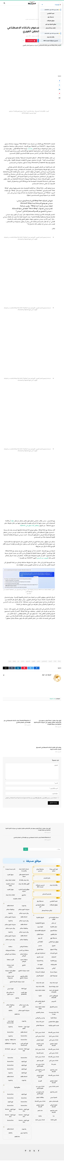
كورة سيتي (10, 988)
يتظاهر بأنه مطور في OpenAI (29, 525)
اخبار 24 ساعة (40, 1021)
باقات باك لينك (40, 986)
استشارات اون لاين (40, 953)
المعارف (53, 957)
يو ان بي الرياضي (40, 1018)
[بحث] (4, 3)
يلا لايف (17, 998)
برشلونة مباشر (10, 909)
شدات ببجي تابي (40, 1036)
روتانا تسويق (53, 949)
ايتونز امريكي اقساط (40, 1076)
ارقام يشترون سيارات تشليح (24, 977)
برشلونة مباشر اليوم (10, 1005)
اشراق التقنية (40, 917)
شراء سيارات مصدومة (10, 977)
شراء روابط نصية (53, 986)
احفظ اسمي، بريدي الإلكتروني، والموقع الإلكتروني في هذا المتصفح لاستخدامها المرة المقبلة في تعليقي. (31, 798)
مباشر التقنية (40, 968)
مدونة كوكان (40, 934)
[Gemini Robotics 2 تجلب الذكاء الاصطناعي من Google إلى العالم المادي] (16, 711)
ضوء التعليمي (53, 901)
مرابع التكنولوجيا (40, 923)
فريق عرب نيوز (46, 675)
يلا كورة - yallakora (10, 1043)
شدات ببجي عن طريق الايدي (40, 1065)
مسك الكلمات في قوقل (54, 918)
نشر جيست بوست (10, 869)
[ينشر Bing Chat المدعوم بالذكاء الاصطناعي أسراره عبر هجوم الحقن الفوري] (32, 58)
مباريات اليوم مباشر (23, 909)
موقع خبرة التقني (54, 942)
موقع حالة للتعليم (54, 1021)
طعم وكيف (54, 964)
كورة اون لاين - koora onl (24, 1044)
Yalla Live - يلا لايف (10, 1039)
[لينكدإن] (59, 89)
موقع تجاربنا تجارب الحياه (23, 890)
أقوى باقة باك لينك (23, 884)
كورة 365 (23, 988)
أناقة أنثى (40, 942)
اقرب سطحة (10, 959)
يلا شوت (24, 905)
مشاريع (24, 895)
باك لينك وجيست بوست (54, 1013)
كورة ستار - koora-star (10, 1022)
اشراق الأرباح (40, 975)
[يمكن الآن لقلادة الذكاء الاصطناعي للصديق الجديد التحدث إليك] (47, 738)
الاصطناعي (44, 661)
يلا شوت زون (23, 1133)
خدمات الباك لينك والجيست (24, 870)
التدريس (53, 1001)
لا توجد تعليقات (34, 36)
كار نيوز (40, 938)
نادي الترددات (53, 953)
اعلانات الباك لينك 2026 (40, 1007)
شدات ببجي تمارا (40, 1032)
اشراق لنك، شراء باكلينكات (53, 991)
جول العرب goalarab (24, 993)
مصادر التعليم (40, 1012)
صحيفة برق (40, 901)
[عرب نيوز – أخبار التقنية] (32, 3)
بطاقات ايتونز (40, 1097)
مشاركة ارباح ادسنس (40, 870)
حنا (54, 1116)
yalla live (17, 1014)
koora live (10, 1032)
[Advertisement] (32, 12)
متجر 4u (53, 1064)
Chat (55, 661)
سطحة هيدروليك (10, 950)
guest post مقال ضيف (24, 875)
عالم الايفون (53, 934)
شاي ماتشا (54, 1119)
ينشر (10, 661)
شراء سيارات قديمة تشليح (17, 981)
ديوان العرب (10, 889)
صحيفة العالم (40, 1025)
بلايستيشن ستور (53, 1101)
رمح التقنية (53, 960)
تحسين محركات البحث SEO (40, 886)
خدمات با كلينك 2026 (10, 884)
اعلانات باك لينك (10, 895)
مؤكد (12, 521)
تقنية (40, 995)
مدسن (40, 945)
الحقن (38, 661)
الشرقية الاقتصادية (40, 930)
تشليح (24, 965)
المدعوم (28, 661)
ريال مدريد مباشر (24, 913)
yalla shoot (10, 905)
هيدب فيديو (40, 957)
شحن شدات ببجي (54, 1086)
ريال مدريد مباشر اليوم (24, 1005)
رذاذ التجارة (40, 960)
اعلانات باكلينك (17, 898)
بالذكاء (22, 661)
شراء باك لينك (54, 982)
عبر (18, 661)
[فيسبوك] (59, 80)
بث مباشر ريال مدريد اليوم (10, 993)
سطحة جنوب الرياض (24, 960)
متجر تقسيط (40, 1053)
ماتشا (40, 1116)
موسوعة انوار (53, 975)
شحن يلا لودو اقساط (40, 1044)
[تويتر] (59, 85)
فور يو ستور (40, 1060)
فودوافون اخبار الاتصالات (54, 996)
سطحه (10, 946)
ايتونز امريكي (40, 1040)
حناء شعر (40, 1110)
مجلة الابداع (40, 949)
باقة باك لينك (54, 885)
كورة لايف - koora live (24, 1110)
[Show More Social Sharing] (23, 40)
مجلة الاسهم (53, 930)
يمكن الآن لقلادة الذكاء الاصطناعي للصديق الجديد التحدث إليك (48, 748)
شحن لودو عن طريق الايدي (40, 1092)
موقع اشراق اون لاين (40, 905)
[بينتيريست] (59, 93)
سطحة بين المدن (24, 950)
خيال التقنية (53, 926)
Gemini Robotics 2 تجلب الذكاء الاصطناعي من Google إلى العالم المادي (17, 721)
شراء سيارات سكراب (10, 966)
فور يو (40, 1081)
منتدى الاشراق (54, 1007)
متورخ (53, 945)
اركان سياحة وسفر (47, 910)
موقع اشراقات (54, 905)
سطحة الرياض (24, 946)
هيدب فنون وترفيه (54, 1025)
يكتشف (30, 148)
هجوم (14, 661)
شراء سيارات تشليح (23, 970)
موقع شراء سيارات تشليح (10, 971)
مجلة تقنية (54, 1018)
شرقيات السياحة (40, 972)
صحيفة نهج (53, 938)
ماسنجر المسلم (47, 894)
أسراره (50, 661)
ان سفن (54, 923)
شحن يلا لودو (53, 1092)
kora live (10, 1057)
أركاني (53, 968)
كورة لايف (24, 1061)
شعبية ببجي (53, 1097)
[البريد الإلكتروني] (59, 97)
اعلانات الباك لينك (40, 990)
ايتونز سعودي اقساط (53, 1044)
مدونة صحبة (53, 972)
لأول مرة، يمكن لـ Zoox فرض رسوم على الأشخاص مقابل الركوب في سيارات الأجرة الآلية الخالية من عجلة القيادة (47, 722)
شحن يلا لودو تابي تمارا (40, 1070)
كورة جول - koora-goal (23, 1027)
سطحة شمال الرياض (24, 955)
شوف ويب (40, 926)
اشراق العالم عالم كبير (40, 1002)
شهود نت (40, 964)
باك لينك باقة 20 (24, 880)
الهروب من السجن (42, 558)
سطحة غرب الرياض (10, 954)
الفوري (33, 661)
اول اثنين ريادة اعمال (54, 870)
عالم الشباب (47, 878)
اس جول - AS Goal (10, 1049)
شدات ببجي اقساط (53, 1032)
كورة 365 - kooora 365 (23, 1049)
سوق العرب (10, 874)
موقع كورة (17, 1087)
